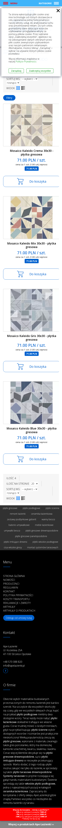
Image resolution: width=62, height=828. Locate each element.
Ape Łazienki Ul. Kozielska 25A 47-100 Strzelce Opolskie (17, 650)
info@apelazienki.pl (14, 665)
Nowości (9, 580)
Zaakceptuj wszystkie (40, 70)
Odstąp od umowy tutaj (19, 618)
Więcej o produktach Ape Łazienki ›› (31, 824)
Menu (13, 3)
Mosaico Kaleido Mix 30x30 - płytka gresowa (31, 245)
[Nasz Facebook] (5, 670)
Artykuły (9, 607)
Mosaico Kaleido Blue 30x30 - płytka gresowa (32, 430)
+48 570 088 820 (12, 662)
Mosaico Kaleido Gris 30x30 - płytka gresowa (31, 337)
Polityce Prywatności (26, 61)
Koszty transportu (16, 599)
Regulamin (10, 587)
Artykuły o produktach (19, 610)
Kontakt (9, 591)
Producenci (11, 583)
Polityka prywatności (18, 595)
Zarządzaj (16, 70)
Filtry (9, 98)
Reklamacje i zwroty (17, 603)
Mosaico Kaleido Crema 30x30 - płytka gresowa (31, 152)
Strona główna (14, 576)
